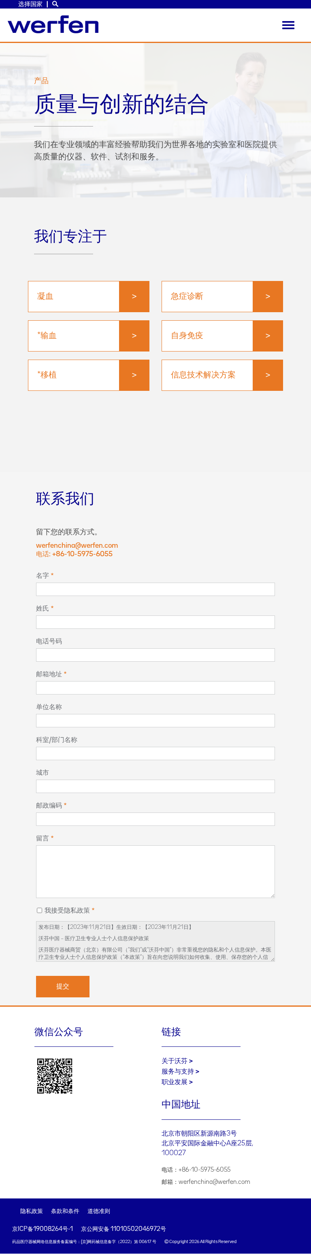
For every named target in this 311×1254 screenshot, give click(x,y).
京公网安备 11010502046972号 (123, 1229)
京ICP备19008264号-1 (42, 1229)
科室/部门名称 (56, 740)
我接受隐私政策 (67, 910)
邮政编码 (49, 805)
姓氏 (42, 608)
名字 (42, 575)
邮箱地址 (49, 674)
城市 (42, 773)
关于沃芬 (174, 1061)
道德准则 (98, 1211)
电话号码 (49, 641)
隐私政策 (31, 1211)
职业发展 (174, 1082)
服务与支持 (178, 1071)
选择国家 (30, 4)
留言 (42, 838)
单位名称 (49, 707)
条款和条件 (65, 1211)
